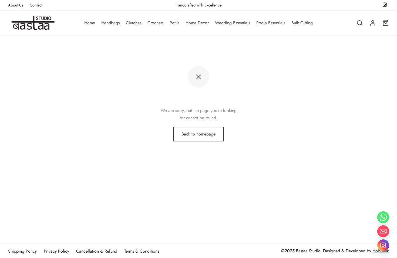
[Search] (359, 23)
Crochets (155, 23)
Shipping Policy (22, 251)
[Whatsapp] (383, 217)
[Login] (372, 23)
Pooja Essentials (270, 23)
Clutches (133, 23)
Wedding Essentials (232, 23)
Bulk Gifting (302, 23)
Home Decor (197, 23)
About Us (15, 5)
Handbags (110, 23)
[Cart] (385, 23)
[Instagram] (383, 245)
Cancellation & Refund (96, 251)
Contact (36, 5)
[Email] (383, 231)
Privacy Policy (56, 251)
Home (89, 23)
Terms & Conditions (141, 251)
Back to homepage (198, 134)
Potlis (174, 23)
